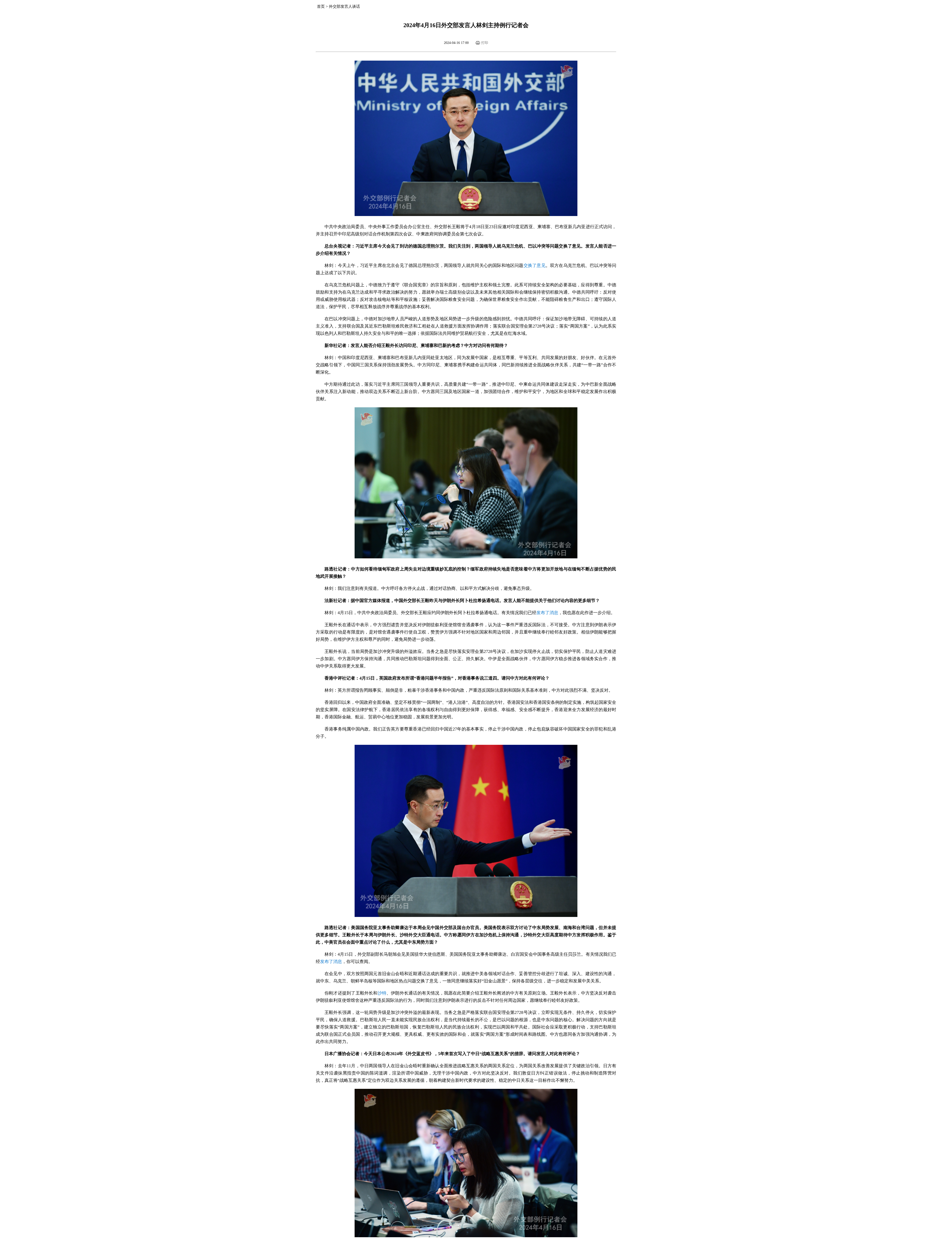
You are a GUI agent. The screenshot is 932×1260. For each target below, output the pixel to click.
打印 (484, 43)
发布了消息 (547, 612)
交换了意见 (535, 265)
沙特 (382, 993)
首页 (321, 6)
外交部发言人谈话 (344, 6)
